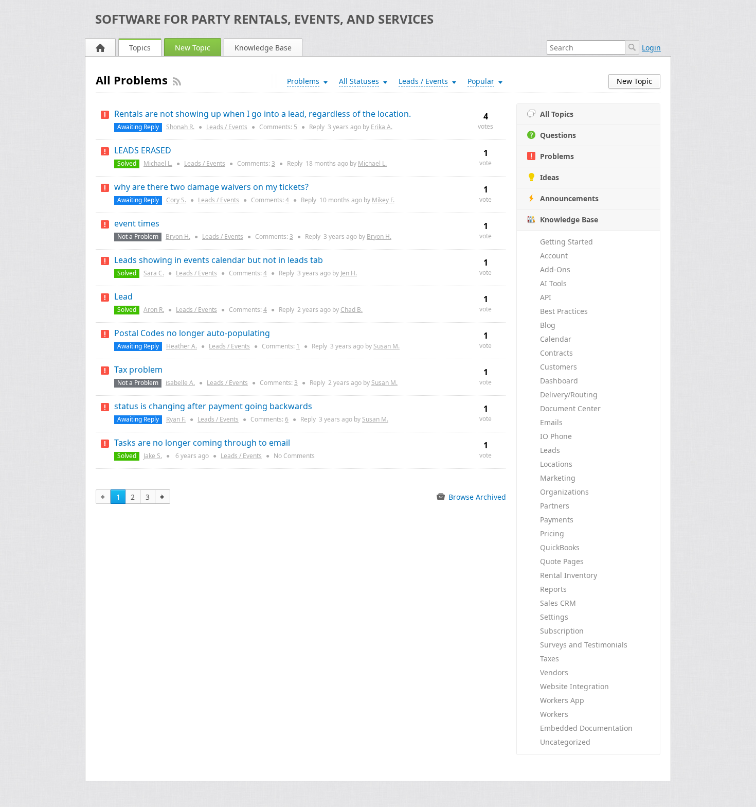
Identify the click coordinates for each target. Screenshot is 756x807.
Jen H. (348, 273)
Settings (554, 617)
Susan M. (386, 346)
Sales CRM (558, 603)
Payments (556, 519)
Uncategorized (565, 742)
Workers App (562, 700)
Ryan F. (176, 419)
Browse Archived (476, 497)
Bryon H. (178, 236)
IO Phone (556, 436)
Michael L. (157, 163)
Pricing (552, 533)
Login (651, 47)
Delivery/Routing (569, 394)
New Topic (192, 47)
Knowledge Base (263, 47)
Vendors (554, 672)
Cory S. (176, 200)
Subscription (562, 631)
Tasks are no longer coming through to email (202, 442)
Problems (557, 156)
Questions (558, 135)
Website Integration (574, 686)
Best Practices (564, 311)
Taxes (549, 658)
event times (136, 223)
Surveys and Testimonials (583, 645)
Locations (556, 464)
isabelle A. (180, 382)
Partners (554, 506)
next (162, 496)
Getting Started (566, 242)
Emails (551, 422)
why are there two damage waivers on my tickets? (211, 186)
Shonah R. (180, 126)
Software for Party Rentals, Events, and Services (264, 18)
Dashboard (559, 380)
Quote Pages (562, 561)
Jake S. (152, 455)
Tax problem (138, 369)
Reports (553, 589)
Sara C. (153, 273)
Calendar (555, 339)
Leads (550, 450)
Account (554, 255)
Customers (558, 367)
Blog (547, 325)
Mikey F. (383, 200)
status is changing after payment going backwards (213, 406)
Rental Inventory (568, 575)
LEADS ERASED (142, 150)
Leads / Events (226, 126)
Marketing (557, 478)
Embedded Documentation (586, 728)
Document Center (570, 408)
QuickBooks (560, 547)
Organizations (564, 492)
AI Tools (553, 283)
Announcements (569, 198)
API (545, 297)
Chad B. (351, 309)
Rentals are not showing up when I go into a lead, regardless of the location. (262, 113)
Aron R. (153, 309)
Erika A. (381, 126)
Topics (140, 47)
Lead (123, 296)
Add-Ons (555, 269)
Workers (554, 714)
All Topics (556, 114)
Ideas (549, 177)
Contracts (556, 353)
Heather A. (181, 346)
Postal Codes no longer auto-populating (192, 333)
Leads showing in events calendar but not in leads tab (218, 260)
